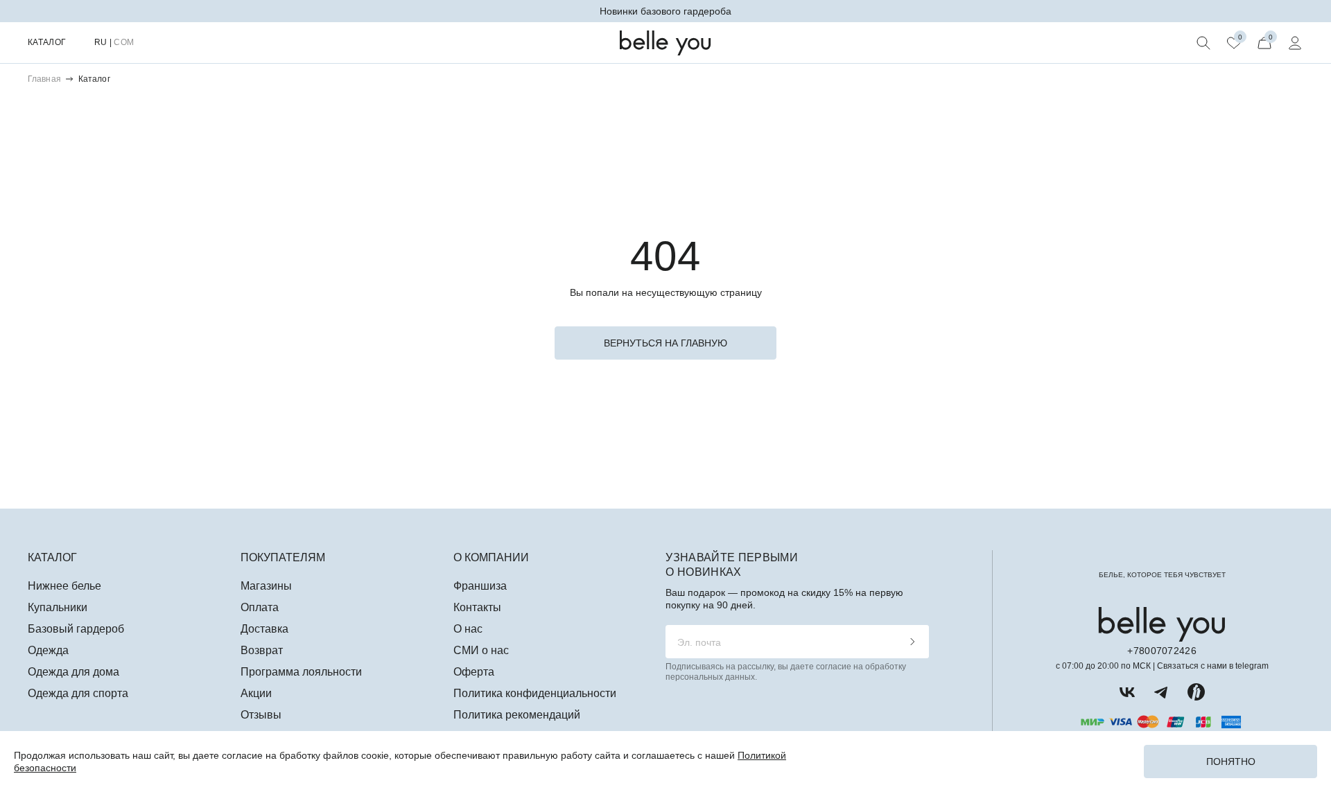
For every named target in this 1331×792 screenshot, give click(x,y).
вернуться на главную (665, 343)
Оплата (260, 607)
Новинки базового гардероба (665, 11)
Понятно (1230, 761)
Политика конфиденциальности (534, 693)
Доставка (264, 629)
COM (124, 42)
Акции (256, 693)
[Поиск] (1203, 43)
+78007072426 (1161, 650)
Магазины (266, 586)
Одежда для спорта (78, 693)
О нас (467, 629)
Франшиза (480, 586)
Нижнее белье (64, 586)
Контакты (477, 607)
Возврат (262, 650)
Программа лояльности (301, 672)
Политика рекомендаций (516, 715)
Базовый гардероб (76, 629)
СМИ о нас (481, 650)
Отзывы (261, 715)
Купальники (57, 607)
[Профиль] (1295, 43)
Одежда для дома (73, 672)
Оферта (473, 672)
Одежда (48, 650)
